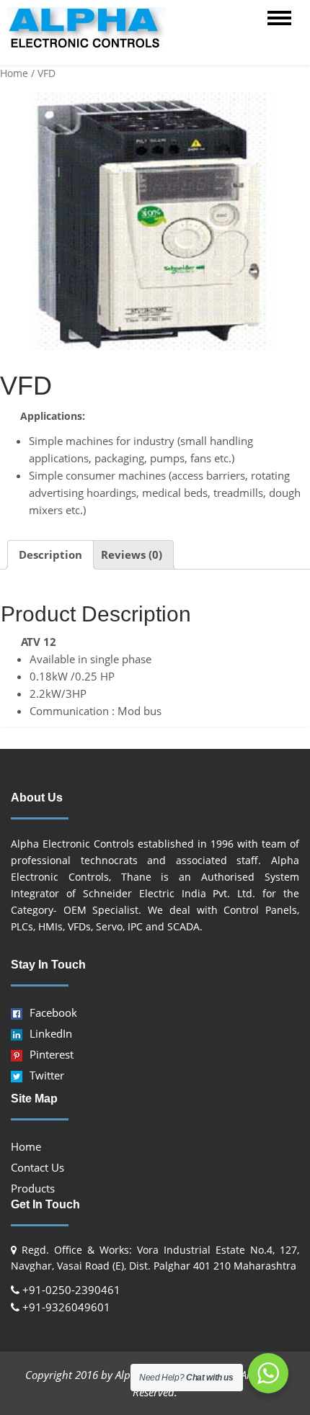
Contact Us (37, 1167)
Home (14, 73)
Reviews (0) (131, 554)
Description (50, 554)
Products (33, 1188)
